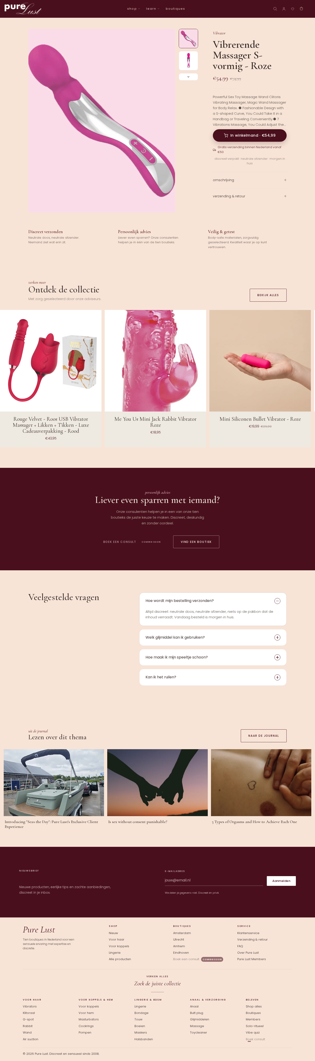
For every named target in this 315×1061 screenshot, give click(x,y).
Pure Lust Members (251, 959)
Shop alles (254, 1006)
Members (253, 1019)
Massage (197, 1026)
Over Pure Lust (248, 952)
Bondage (141, 1013)
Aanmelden (281, 881)
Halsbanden (143, 1039)
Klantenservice (248, 933)
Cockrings (86, 1026)
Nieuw (113, 933)
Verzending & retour (252, 939)
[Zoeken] (275, 9)
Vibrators (30, 1006)
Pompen (85, 1033)
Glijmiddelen (199, 1019)
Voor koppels (119, 946)
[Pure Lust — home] (23, 9)
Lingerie (115, 952)
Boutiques (253, 1013)
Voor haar (116, 939)
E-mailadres (175, 871)
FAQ (240, 946)
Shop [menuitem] (132, 8)
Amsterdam (182, 933)
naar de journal (263, 736)
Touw (138, 1019)
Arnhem (179, 946)
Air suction (30, 1039)
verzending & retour (229, 196)
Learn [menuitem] (151, 8)
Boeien (139, 1026)
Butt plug (196, 1013)
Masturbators (89, 1019)
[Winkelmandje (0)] (301, 9)
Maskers (140, 1033)
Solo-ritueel (255, 1026)
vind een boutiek (196, 542)
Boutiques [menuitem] (175, 8)
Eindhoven (181, 952)
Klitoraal (29, 1013)
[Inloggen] (284, 9)
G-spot (28, 1019)
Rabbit (28, 1026)
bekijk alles (268, 295)
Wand (27, 1033)
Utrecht (178, 939)
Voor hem (86, 1013)
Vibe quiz (253, 1033)
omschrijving (223, 180)
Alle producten (120, 959)
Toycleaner (198, 1033)
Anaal (194, 1006)
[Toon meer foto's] (188, 77)
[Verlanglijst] (292, 9)
